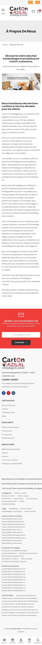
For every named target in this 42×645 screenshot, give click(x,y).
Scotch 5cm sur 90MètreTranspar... (15, 550)
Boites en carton (20, 493)
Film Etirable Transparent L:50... (13, 556)
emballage (13, 508)
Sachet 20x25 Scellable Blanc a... (14, 579)
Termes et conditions (10, 460)
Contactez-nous (8, 412)
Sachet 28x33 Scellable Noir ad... (14, 574)
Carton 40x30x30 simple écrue (13, 524)
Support (5, 453)
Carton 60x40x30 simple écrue (13, 538)
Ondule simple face (9, 501)
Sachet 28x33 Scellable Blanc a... (14, 585)
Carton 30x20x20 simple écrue (13, 527)
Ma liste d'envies (8, 438)
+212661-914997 (10, 380)
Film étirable (6, 498)
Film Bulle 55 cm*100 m (10, 559)
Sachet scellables (8, 504)
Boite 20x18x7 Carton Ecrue (12, 529)
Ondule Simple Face (9, 553)
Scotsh (22, 501)
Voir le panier (7, 431)
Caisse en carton (8, 496)
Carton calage (23, 496)
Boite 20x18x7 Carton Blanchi (12, 532)
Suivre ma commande (10, 427)
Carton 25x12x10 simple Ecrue (13, 521)
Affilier (4, 416)
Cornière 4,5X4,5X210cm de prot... (14, 561)
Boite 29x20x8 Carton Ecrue (12, 519)
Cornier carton (32, 498)
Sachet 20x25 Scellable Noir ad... (14, 569)
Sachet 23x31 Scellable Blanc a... (14, 582)
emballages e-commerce (12, 511)
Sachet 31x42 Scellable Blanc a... (14, 588)
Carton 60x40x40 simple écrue (13, 535)
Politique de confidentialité (12, 463)
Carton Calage (26, 559)
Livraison (5, 456)
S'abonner (19, 342)
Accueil (5, 45)
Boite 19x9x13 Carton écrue (12, 540)
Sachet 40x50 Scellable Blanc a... (14, 590)
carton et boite (29, 511)
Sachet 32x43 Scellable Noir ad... (14, 577)
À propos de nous (8, 405)
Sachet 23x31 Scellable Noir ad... (14, 571)
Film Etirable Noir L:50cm (28, 553)
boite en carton (25, 508)
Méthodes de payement (11, 449)
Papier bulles (19, 498)
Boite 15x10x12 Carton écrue (12, 543)
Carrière (5, 409)
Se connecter (7, 434)
